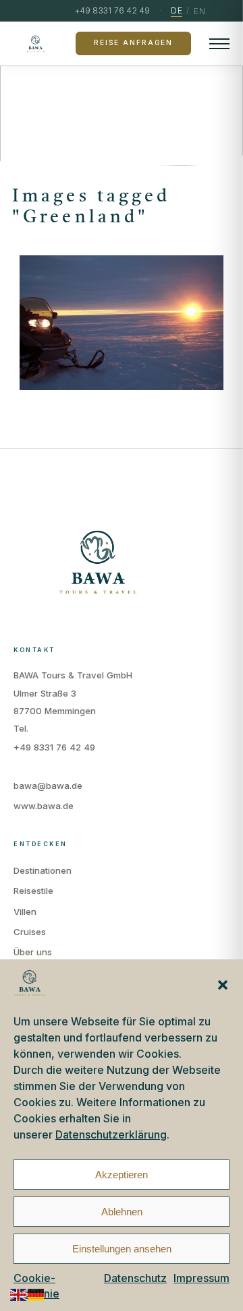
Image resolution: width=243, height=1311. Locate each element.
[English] (19, 1294)
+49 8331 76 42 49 (54, 747)
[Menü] (219, 44)
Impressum (201, 1278)
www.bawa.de (44, 805)
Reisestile (33, 890)
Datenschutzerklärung (111, 1134)
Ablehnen (121, 1211)
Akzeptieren (121, 1174)
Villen (25, 911)
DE (176, 10)
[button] (223, 985)
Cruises (30, 931)
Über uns (33, 952)
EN (199, 11)
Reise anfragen (133, 42)
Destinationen (43, 870)
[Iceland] (122, 322)
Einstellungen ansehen (121, 1248)
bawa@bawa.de (48, 785)
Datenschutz (135, 1278)
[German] (36, 1294)
